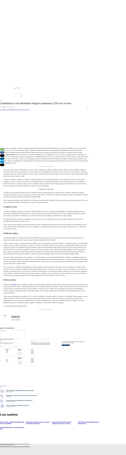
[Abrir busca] (22, 96)
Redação (15, 316)
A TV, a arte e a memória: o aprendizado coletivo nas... (18, 405)
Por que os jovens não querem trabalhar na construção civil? (19, 400)
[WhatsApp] (2, 149)
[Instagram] (22, 82)
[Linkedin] (2, 158)
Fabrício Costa (9, 396)
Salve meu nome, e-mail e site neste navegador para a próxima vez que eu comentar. (73, 342)
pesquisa (14, 284)
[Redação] (1, 107)
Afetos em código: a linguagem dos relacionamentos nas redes (20, 390)
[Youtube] (22, 85)
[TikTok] (22, 90)
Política (1, 100)
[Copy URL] (2, 165)
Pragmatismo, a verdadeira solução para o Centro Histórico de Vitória (21, 395)
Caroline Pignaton (10, 391)
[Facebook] (22, 88)
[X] (22, 93)
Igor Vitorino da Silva (10, 406)
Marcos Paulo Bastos (10, 401)
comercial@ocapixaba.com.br (17, 446)
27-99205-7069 (27, 446)
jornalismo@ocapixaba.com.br (6, 446)
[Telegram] (2, 161)
